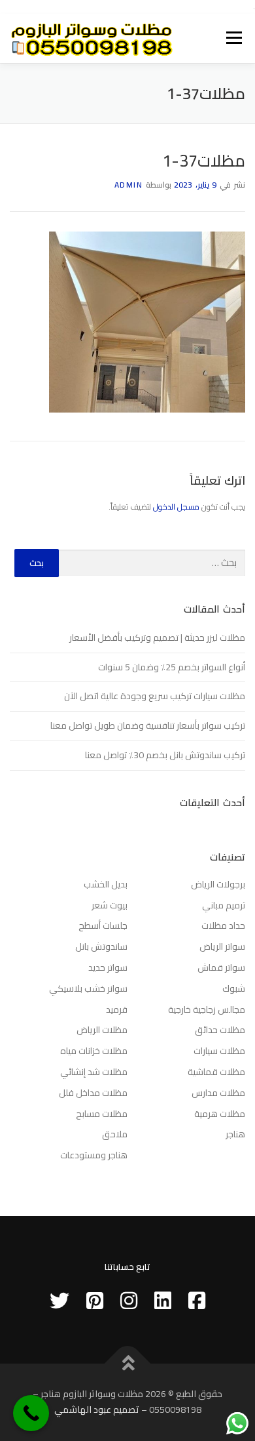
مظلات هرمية (219, 1113)
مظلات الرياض (102, 1029)
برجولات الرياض (218, 884)
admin (128, 184)
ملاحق (115, 1134)
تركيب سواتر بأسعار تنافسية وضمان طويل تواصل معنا (147, 725)
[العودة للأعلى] (128, 1364)
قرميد (117, 1009)
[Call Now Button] (31, 1413)
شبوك (233, 988)
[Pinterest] (94, 1300)
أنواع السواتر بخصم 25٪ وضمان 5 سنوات (171, 667)
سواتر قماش (221, 967)
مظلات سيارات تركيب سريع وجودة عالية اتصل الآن (154, 695)
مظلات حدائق (220, 1029)
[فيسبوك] (196, 1300)
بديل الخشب (106, 884)
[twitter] (59, 1300)
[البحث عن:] (152, 563)
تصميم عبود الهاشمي (96, 1409)
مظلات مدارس (218, 1092)
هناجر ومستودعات (94, 1155)
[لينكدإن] (162, 1300)
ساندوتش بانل (101, 946)
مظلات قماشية (216, 1071)
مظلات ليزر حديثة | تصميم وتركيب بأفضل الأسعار (157, 637)
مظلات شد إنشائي (94, 1071)
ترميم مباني (223, 905)
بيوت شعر (110, 905)
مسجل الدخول (176, 506)
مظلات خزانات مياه (94, 1050)
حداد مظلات (223, 925)
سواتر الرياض (222, 946)
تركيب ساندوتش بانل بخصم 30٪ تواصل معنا (165, 754)
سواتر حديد (108, 967)
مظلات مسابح (102, 1113)
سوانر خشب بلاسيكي (88, 988)
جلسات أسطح (103, 925)
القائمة (234, 38)
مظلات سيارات (219, 1050)
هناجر (235, 1134)
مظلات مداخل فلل (93, 1092)
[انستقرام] (128, 1300)
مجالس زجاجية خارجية (206, 1009)
